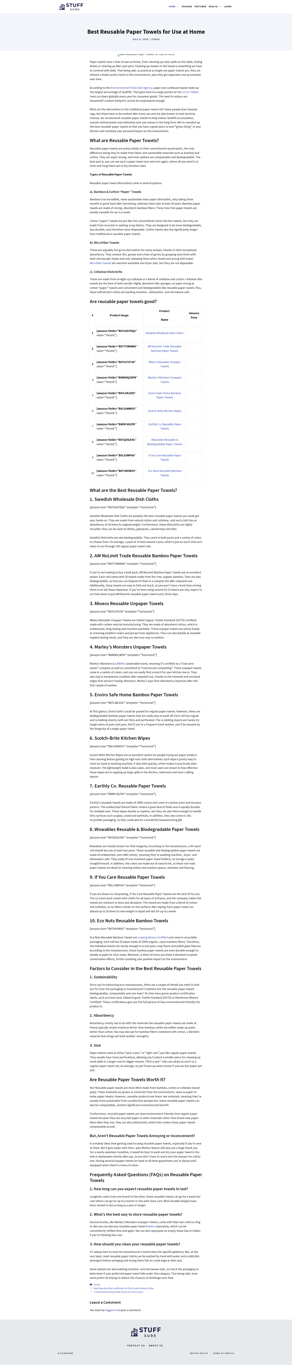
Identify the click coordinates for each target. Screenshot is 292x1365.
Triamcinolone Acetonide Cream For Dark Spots (118, 1291)
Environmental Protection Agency (131, 88)
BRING (121, 663)
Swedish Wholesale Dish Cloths (164, 333)
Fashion (187, 6)
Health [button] (213, 6)
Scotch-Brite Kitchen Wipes (164, 411)
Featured (200, 6)
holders (150, 1226)
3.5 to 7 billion (190, 92)
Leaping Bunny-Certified (153, 937)
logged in (111, 1310)
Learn (227, 6)
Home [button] (172, 6)
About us (156, 1345)
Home (97, 1284)
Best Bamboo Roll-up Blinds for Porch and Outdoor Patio (124, 1288)
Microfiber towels (100, 263)
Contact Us (136, 1345)
